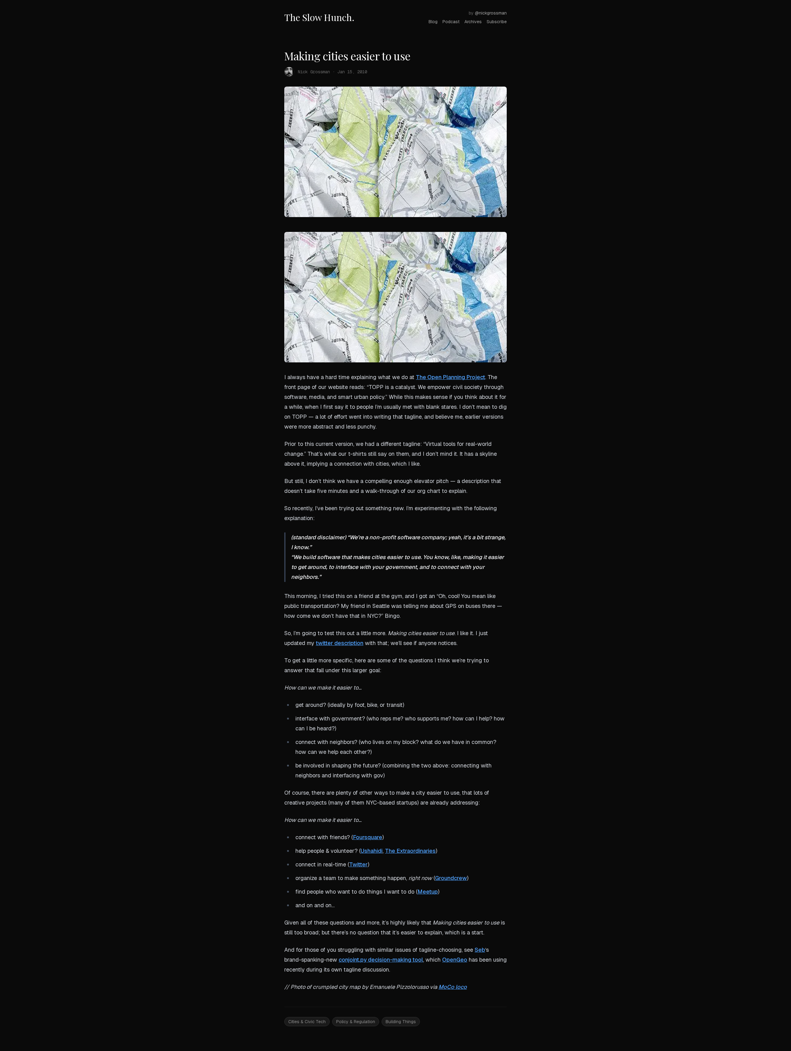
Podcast (450, 21)
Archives (473, 21)
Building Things (401, 1021)
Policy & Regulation (355, 1021)
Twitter (358, 864)
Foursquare (367, 837)
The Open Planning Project (450, 377)
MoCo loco (452, 986)
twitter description (339, 643)
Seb (480, 949)
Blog (433, 21)
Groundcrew (451, 878)
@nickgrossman (491, 13)
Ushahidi (372, 850)
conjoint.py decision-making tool (381, 959)
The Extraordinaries (410, 850)
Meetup (427, 891)
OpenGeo (454, 959)
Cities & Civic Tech (307, 1021)
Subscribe (497, 21)
